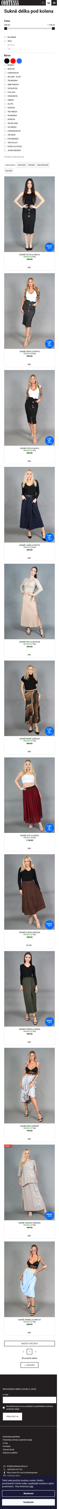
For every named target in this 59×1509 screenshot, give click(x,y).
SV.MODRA (12, 115)
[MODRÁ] (19, 61)
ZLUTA (10, 104)
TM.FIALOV (12, 142)
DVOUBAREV (13, 139)
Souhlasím (28, 1502)
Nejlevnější (22, 165)
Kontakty (7, 1446)
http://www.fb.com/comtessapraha (22, 1472)
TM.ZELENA (13, 123)
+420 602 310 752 (14, 1469)
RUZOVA (11, 108)
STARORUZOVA (14, 131)
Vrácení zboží (8, 1449)
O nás (5, 1443)
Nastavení (28, 1493)
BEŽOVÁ (11, 69)
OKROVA (11, 119)
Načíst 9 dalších (29, 1343)
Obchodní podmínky (11, 1437)
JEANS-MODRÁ (14, 150)
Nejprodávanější (42, 165)
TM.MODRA (13, 80)
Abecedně (8, 171)
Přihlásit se (12, 1416)
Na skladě (12, 37)
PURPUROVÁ (13, 73)
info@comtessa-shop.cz (17, 1466)
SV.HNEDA (12, 127)
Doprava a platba (10, 1453)
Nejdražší (31, 165)
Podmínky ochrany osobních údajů (17, 1440)
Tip (9, 49)
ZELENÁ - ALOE (14, 77)
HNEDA (11, 100)
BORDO (11, 65)
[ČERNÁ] (7, 61)
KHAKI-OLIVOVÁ (15, 146)
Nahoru (31, 1365)
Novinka (11, 45)
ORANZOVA (13, 96)
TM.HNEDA (12, 112)
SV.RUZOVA (12, 88)
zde (31, 1486)
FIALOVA (11, 92)
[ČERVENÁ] (13, 61)
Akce (10, 41)
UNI (29, 267)
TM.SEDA (12, 135)
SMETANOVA (13, 84)
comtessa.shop (13, 1476)
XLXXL (29, 945)
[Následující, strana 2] (29, 1351)
